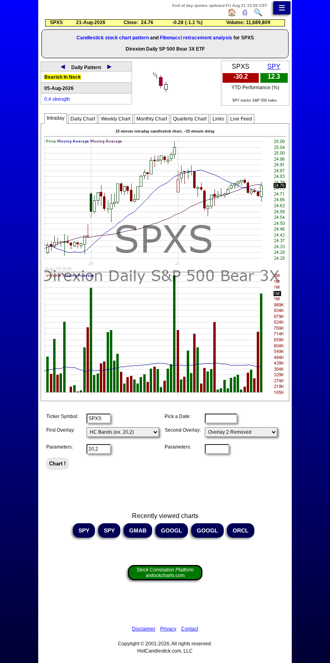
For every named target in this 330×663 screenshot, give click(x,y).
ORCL (240, 530)
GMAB (138, 530)
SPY (273, 66)
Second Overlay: (183, 430)
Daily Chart (82, 119)
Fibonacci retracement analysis (196, 38)
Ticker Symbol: (62, 416)
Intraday (55, 118)
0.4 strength (57, 99)
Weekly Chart (115, 119)
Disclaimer (143, 629)
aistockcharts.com (165, 572)
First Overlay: (60, 430)
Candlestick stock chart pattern (112, 38)
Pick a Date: (178, 416)
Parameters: (59, 447)
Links (218, 119)
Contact (189, 629)
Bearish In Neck (62, 77)
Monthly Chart (151, 119)
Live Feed (241, 119)
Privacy (168, 629)
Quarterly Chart (189, 119)
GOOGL (171, 530)
